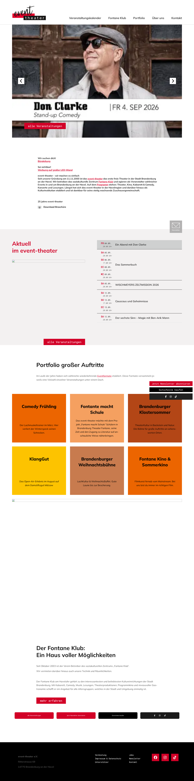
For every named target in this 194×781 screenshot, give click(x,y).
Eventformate (104, 375)
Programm (102, 184)
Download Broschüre (54, 206)
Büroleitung (44, 161)
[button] (21, 81)
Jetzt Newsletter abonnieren (76, 715)
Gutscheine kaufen (118, 715)
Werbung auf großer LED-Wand (55, 170)
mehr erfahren (51, 700)
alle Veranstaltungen (45, 126)
